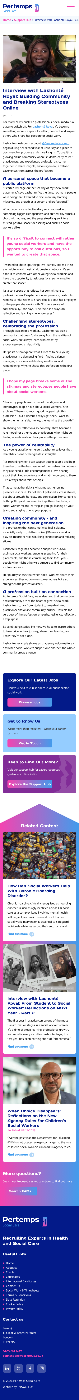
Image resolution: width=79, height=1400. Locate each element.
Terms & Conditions (18, 1295)
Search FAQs (20, 1191)
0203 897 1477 (12, 1351)
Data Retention (15, 1299)
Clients (10, 1272)
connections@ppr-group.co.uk (23, 1355)
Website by (18, 1387)
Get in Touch (30, 743)
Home (7, 20)
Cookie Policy (14, 1304)
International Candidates (21, 1281)
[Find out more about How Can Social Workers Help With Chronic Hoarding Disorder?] (39, 855)
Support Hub (22, 20)
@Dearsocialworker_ (55, 143)
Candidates (13, 1276)
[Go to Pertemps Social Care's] (7, 1368)
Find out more (17, 934)
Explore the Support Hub (30, 784)
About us (11, 1267)
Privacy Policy (14, 1308)
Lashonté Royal (43, 126)
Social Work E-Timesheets (22, 1290)
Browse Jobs (29, 702)
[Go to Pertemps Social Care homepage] (21, 8)
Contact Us (13, 1286)
